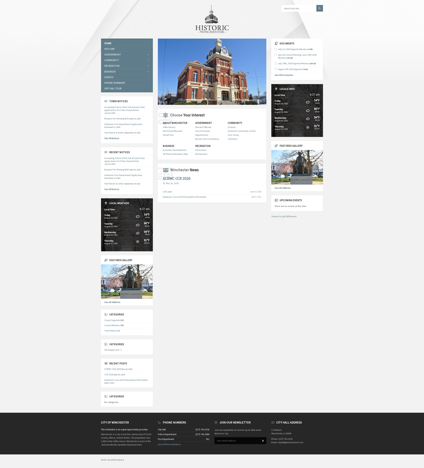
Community (235, 122)
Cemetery (233, 138)
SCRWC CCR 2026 (176, 178)
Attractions (200, 149)
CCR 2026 (167, 191)
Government (203, 122)
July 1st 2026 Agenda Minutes (292, 49)
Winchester (184, 169)
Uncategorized (111, 349)
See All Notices (111, 138)
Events (108, 77)
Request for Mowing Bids (116, 118)
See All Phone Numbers (169, 444)
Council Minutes (112, 325)
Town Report (110, 330)
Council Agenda (112, 320)
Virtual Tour (168, 134)
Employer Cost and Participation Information (184, 196)
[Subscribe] (263, 440)
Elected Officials (203, 127)
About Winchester (175, 122)
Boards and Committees (207, 138)
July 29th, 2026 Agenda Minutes (293, 63)
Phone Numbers (114, 82)
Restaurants (201, 153)
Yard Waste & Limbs (114, 132)
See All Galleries (112, 302)
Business (168, 146)
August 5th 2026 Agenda (290, 69)
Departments (201, 134)
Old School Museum (172, 130)
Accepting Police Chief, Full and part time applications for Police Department (124, 109)
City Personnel (202, 130)
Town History (169, 127)
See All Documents (284, 75)
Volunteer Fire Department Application (123, 124)
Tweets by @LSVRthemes (284, 216)
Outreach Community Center (242, 130)
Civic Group (233, 134)
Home (107, 43)
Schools (232, 127)
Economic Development (174, 149)
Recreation (203, 146)
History (109, 48)
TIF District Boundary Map (175, 153)
